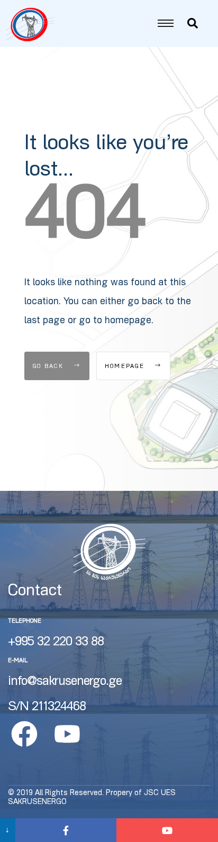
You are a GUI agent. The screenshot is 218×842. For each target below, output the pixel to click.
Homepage (126, 367)
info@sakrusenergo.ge (65, 682)
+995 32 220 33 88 (56, 642)
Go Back (49, 367)
